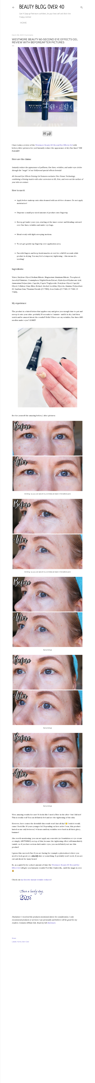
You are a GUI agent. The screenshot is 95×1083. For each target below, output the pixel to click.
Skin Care (25, 942)
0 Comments (28, 35)
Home (23, 23)
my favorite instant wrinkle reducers (36, 880)
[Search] (81, 6)
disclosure (51, 923)
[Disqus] (47, 981)
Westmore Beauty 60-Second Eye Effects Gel (54, 145)
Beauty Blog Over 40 (41, 7)
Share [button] (14, 938)
